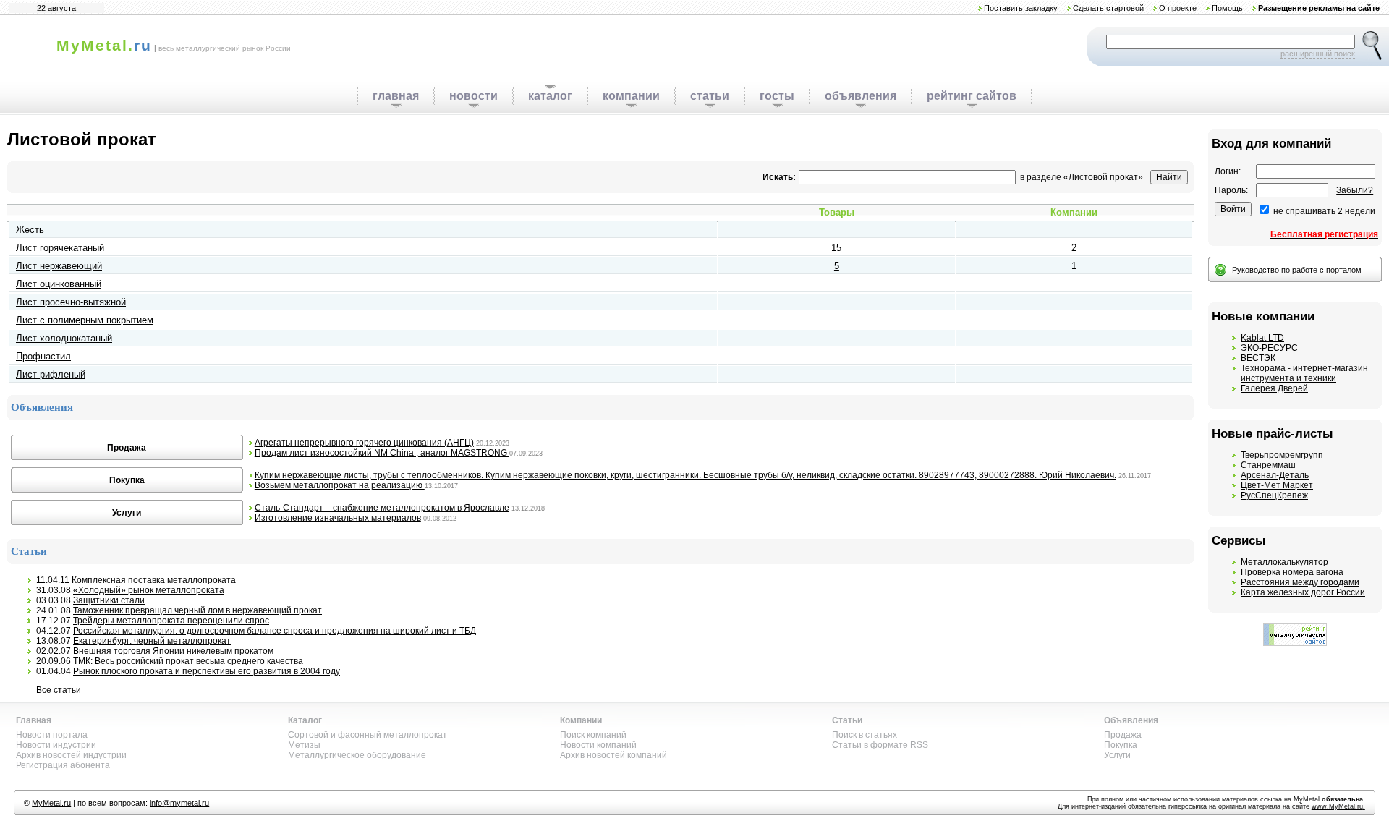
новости (473, 96)
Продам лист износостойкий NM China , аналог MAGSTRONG (382, 453)
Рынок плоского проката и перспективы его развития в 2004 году (206, 671)
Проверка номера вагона (1292, 572)
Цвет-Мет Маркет (1277, 485)
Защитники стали (109, 600)
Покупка (127, 480)
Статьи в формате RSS (880, 745)
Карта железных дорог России (1303, 592)
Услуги (126, 513)
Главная (33, 720)
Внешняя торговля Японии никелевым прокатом (173, 651)
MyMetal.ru (51, 803)
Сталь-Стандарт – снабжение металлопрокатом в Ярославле (382, 508)
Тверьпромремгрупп (1282, 455)
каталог (550, 96)
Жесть (30, 229)
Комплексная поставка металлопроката (154, 580)
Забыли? (1354, 190)
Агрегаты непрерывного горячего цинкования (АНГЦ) (364, 443)
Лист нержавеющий (59, 265)
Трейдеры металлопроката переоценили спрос (171, 621)
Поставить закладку (1021, 8)
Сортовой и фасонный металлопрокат (367, 735)
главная (396, 96)
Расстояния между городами (1300, 582)
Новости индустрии (56, 745)
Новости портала (52, 735)
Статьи (847, 720)
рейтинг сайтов (971, 96)
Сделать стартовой (1108, 8)
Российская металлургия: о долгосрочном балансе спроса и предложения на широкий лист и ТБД (274, 631)
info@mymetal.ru (179, 803)
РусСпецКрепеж (1274, 495)
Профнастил (43, 356)
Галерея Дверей (1274, 388)
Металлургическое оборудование (357, 755)
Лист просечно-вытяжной (71, 302)
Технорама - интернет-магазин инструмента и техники (1304, 373)
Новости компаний (598, 745)
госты (777, 96)
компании (631, 96)
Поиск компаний (593, 735)
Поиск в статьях (864, 735)
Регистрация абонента (63, 765)
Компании (581, 720)
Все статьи (58, 690)
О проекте (1178, 8)
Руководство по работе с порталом (1297, 269)
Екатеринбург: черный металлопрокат (152, 641)
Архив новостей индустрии (71, 755)
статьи (709, 96)
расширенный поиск (1317, 53)
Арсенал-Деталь (1275, 475)
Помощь (1227, 8)
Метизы (304, 745)
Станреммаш (1268, 465)
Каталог (305, 720)
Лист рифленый (50, 374)
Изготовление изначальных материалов (338, 518)
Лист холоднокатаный (64, 338)
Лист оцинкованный (58, 283)
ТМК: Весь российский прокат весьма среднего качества (188, 661)
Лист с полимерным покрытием (84, 320)
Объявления (1131, 720)
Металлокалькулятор (1284, 562)
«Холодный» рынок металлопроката (148, 590)
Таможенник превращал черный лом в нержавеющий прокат (197, 610)
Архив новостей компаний (613, 755)
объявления (860, 96)
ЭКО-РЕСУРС (1269, 348)
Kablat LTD (1262, 338)
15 (836, 247)
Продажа (126, 448)
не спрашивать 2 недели (1324, 211)
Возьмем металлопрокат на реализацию (340, 485)
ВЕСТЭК (1258, 358)
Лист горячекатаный (60, 247)
